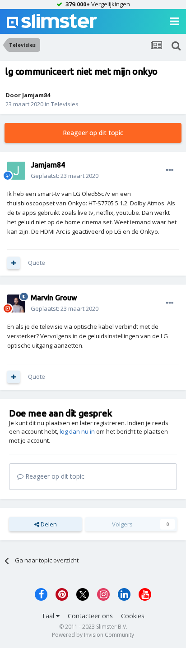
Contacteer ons (90, 616)
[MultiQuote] (13, 263)
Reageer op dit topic (93, 132)
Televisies (65, 104)
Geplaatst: (64, 176)
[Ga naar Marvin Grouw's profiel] (16, 304)
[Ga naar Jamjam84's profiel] (16, 171)
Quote (36, 262)
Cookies (132, 616)
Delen (48, 524)
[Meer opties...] (170, 170)
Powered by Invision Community (93, 635)
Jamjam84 (36, 95)
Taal (49, 616)
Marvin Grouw (54, 298)
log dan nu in (77, 431)
